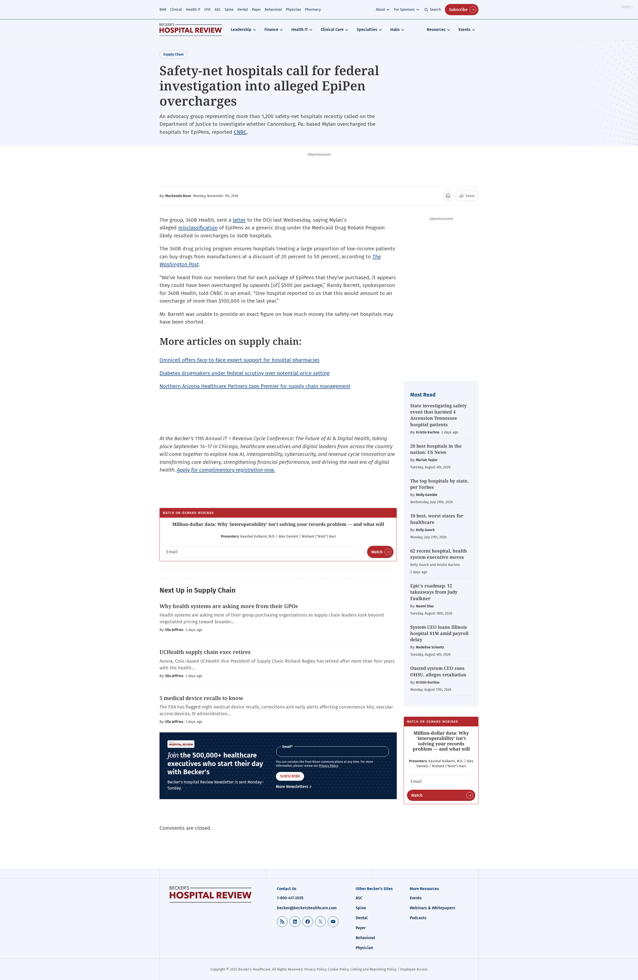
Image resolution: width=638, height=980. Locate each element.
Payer (256, 9)
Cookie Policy (338, 969)
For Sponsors (404, 9)
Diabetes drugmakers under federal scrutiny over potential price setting (244, 373)
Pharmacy (313, 9)
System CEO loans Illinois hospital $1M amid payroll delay (439, 633)
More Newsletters (292, 786)
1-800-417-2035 (290, 898)
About (380, 9)
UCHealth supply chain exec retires (205, 651)
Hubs (395, 29)
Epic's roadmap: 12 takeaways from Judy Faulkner (433, 592)
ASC (218, 9)
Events (465, 29)
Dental (243, 9)
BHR (163, 9)
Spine (229, 9)
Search (435, 9)
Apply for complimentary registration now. (226, 470)
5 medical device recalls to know (201, 698)
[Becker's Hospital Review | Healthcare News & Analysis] (191, 29)
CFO (207, 9)
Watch (377, 552)
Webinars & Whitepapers (432, 908)
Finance (271, 29)
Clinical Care (332, 29)
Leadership (241, 29)
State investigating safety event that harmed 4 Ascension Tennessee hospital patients (438, 415)
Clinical (176, 9)
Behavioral (273, 9)
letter (239, 220)
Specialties (367, 29)
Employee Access (414, 969)
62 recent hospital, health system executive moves (438, 554)
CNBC (240, 132)
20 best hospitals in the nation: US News (436, 449)
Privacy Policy (328, 766)
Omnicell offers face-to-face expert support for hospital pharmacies (239, 360)
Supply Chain (173, 54)
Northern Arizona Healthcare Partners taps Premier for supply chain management (255, 386)
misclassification (198, 227)
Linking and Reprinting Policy (373, 969)
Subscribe (458, 9)
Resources (436, 29)
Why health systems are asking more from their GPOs (229, 606)
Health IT (193, 9)
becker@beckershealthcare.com (307, 908)
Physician (293, 9)
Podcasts (418, 917)
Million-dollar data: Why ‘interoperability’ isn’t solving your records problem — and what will (278, 524)
